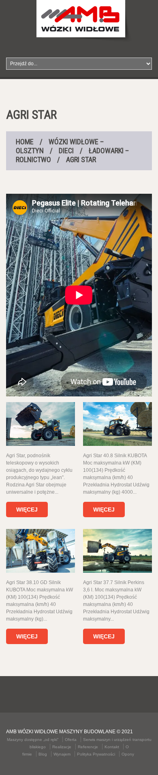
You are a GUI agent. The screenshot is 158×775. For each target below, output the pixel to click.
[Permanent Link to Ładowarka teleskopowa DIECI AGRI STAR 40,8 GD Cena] (40, 424)
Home (25, 141)
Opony (128, 754)
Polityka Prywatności (96, 754)
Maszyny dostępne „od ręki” (32, 739)
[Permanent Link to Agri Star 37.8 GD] (40, 551)
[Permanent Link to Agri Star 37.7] (117, 551)
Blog (42, 754)
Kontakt (112, 747)
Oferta (71, 739)
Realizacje (61, 747)
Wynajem (61, 754)
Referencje (88, 747)
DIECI (66, 150)
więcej (27, 509)
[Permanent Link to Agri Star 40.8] (117, 424)
